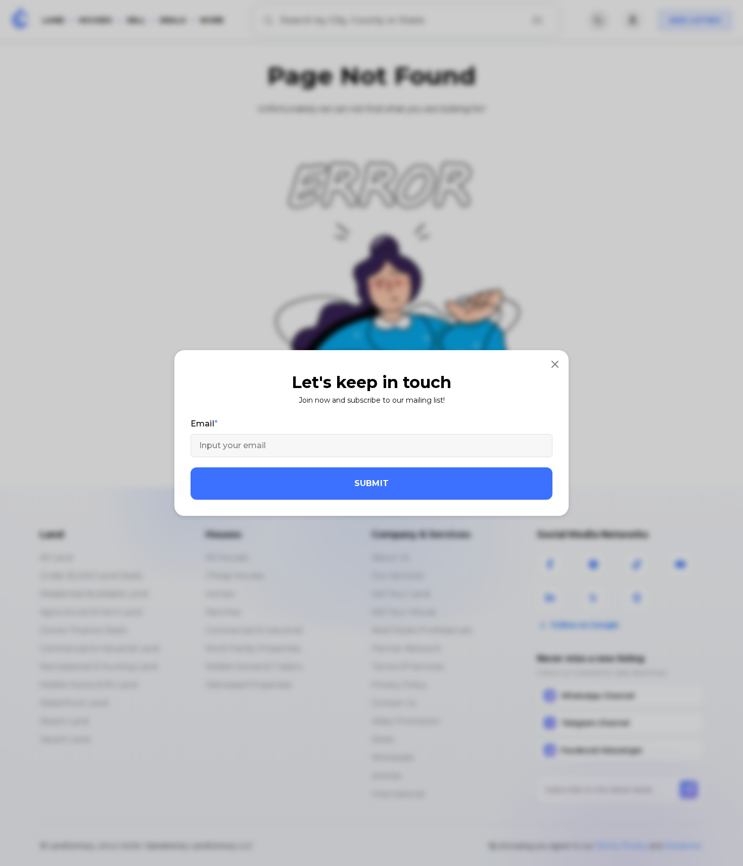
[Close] (555, 363)
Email (202, 423)
